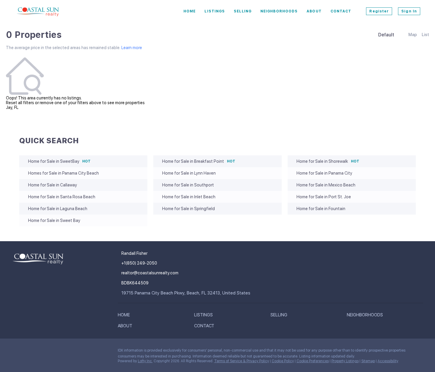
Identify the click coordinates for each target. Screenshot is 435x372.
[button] (125, 316)
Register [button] (379, 11)
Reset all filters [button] (20, 102)
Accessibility (388, 361)
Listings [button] (214, 11)
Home (189, 11)
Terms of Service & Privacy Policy (241, 361)
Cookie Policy (283, 361)
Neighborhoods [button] (279, 11)
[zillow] (40, 351)
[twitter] (28, 351)
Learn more (131, 47)
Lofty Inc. (145, 361)
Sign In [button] (409, 11)
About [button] (314, 11)
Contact (341, 11)
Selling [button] (243, 11)
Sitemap (368, 361)
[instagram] (51, 351)
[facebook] (16, 351)
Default (386, 35)
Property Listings (345, 361)
